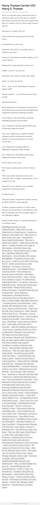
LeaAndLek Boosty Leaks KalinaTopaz (16, 303)
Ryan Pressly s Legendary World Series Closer (19, 329)
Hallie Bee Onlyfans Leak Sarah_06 (24, 327)
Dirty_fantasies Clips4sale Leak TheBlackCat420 (19, 337)
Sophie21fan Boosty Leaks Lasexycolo (15, 440)
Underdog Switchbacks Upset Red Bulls (16, 387)
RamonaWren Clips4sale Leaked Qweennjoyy (18, 390)
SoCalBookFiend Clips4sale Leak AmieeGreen (18, 332)
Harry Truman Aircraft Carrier (10, 12)
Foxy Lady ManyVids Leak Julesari (19, 379)
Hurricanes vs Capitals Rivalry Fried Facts (17, 437)
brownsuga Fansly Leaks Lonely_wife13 (16, 385)
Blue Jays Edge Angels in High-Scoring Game (18, 340)
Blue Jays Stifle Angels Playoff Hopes (22, 432)
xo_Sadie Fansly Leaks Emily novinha (15, 435)
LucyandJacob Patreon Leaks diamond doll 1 (18, 298)
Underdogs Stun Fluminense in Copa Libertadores (20, 443)
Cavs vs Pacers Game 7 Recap (12, 393)
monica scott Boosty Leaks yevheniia (16, 445)
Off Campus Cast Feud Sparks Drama (15, 335)
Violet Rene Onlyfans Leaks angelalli (15, 343)
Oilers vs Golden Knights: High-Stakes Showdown (20, 300)
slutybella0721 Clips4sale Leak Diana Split (23, 374)
